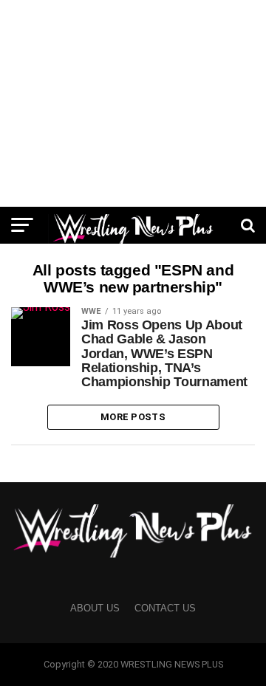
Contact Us (165, 608)
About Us (95, 608)
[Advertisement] (133, 103)
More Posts (133, 416)
